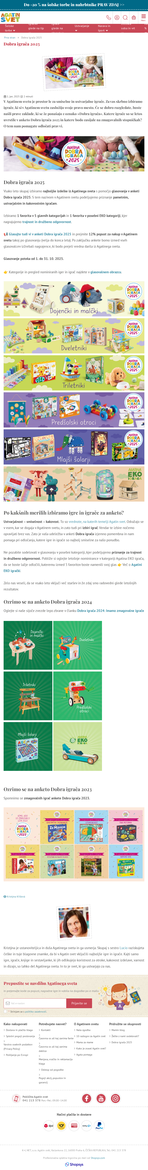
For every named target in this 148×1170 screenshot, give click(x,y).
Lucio (124, 948)
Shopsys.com (98, 1158)
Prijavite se (79, 1003)
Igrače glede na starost (57, 28)
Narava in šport (104, 28)
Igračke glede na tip (36, 26)
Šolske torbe (9, 28)
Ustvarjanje (82, 26)
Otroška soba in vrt (128, 26)
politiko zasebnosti (35, 1011)
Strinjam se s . (27, 1011)
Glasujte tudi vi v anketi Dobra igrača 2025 (40, 234)
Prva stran (9, 37)
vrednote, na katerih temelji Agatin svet (97, 521)
